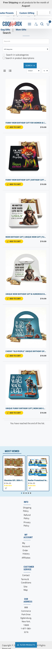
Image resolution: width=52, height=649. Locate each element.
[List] (10, 70)
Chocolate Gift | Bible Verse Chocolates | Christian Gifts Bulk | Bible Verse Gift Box (14, 480)
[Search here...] (42, 24)
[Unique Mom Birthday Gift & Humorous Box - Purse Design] (26, 270)
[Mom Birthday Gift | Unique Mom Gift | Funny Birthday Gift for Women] (26, 213)
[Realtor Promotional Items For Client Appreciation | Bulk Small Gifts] (38, 467)
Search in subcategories (17, 54)
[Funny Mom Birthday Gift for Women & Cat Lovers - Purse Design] (26, 99)
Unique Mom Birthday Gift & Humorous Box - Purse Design (26, 294)
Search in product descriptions (20, 58)
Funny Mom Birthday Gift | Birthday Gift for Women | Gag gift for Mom (26, 180)
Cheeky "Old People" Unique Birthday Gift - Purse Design (26, 351)
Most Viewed (12, 451)
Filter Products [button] (27, 644)
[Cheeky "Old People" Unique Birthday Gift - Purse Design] (26, 327)
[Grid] (4, 70)
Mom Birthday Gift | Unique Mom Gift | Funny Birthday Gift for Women (26, 237)
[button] (14, 127)
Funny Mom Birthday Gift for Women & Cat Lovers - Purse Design (26, 123)
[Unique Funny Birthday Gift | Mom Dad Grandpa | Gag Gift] (26, 384)
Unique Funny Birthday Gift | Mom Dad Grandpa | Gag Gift (26, 408)
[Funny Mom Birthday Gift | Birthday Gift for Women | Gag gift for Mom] (26, 156)
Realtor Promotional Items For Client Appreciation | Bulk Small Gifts (38, 480)
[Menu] (29, 24)
